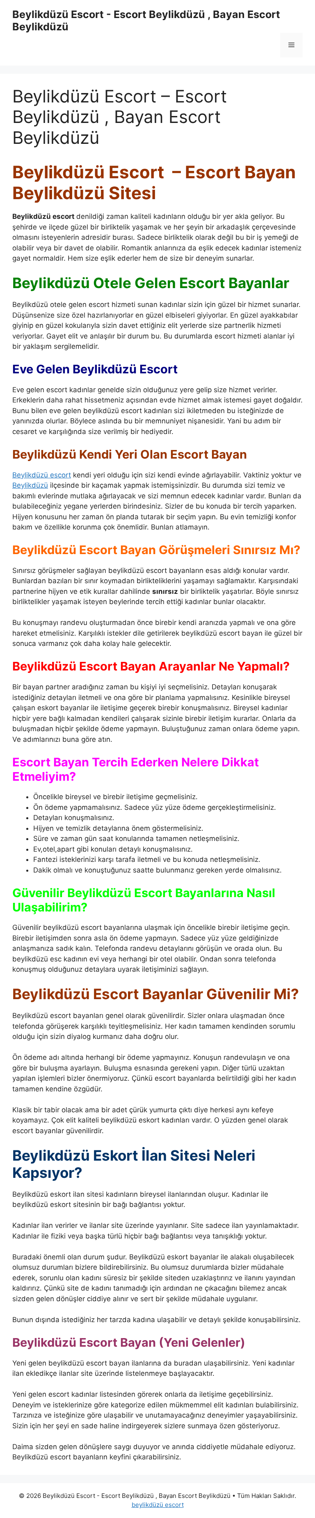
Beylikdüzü (30, 485)
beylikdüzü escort (158, 1505)
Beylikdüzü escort (41, 475)
